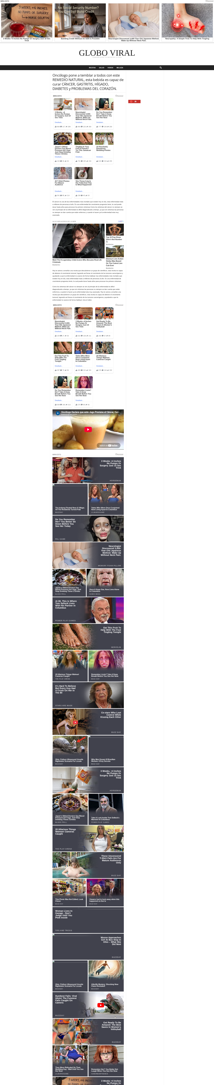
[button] (160, 67)
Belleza (120, 68)
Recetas (92, 68)
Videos (110, 68)
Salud (101, 68)
